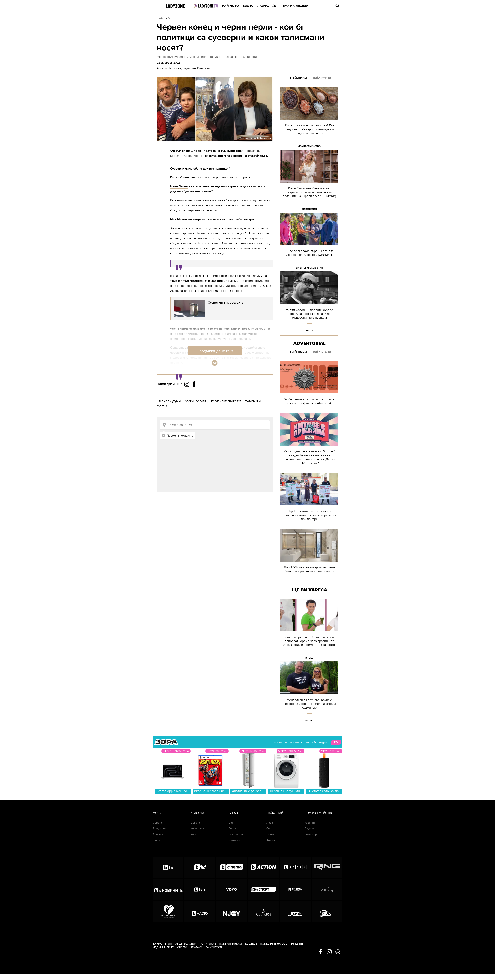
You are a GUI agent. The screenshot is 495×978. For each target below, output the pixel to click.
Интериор (310, 834)
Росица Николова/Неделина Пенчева (183, 68)
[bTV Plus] (199, 889)
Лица (309, 330)
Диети (232, 822)
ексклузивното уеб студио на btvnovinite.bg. (237, 156)
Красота (197, 813)
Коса (193, 834)
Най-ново (230, 6)
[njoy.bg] (231, 911)
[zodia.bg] (327, 889)
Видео (248, 6)
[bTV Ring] (327, 867)
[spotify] (337, 952)
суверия (162, 406)
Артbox (270, 840)
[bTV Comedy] (199, 867)
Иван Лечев (179, 186)
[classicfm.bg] (263, 911)
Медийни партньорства (170, 947)
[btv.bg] (168, 867)
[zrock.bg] (327, 911)
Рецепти (309, 822)
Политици (202, 401)
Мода (157, 813)
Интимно (234, 840)
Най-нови (298, 78)
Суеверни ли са (181, 169)
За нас (157, 943)
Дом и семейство (309, 146)
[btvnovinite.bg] (168, 889)
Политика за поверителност (221, 943)
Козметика (197, 828)
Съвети (157, 822)
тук (336, 742)
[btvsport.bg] (263, 889)
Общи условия (186, 943)
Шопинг (158, 840)
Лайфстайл (267, 6)
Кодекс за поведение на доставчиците (274, 943)
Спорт (232, 828)
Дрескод (158, 834)
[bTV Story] (295, 867)
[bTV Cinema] (231, 867)
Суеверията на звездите (225, 303)
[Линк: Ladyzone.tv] (206, 6)
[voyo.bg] (231, 889)
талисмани (253, 401)
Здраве (234, 813)
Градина (309, 828)
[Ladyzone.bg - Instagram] (187, 384)
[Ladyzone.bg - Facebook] (194, 393)
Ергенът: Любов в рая (309, 267)
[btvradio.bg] (199, 911)
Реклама (196, 947)
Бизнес (270, 834)
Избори (188, 401)
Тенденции (159, 828)
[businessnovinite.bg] (295, 889)
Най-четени (321, 78)
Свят (269, 828)
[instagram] (329, 952)
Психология (236, 834)
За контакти (214, 947)
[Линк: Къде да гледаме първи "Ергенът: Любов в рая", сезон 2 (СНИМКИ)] (309, 242)
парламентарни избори (227, 401)
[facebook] (320, 952)
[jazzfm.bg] (295, 911)
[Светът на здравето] (168, 911)
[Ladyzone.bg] (179, 6)
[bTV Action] (263, 867)
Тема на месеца (294, 6)
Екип (168, 943)
